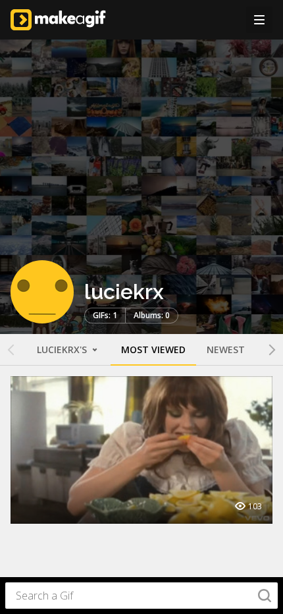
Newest (226, 349)
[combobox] (141, 595)
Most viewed (153, 349)
